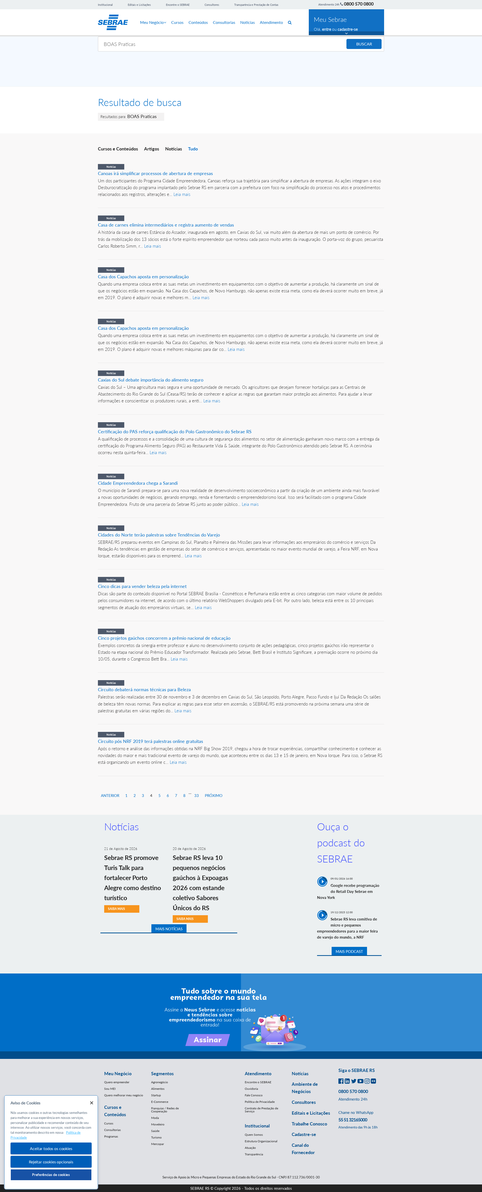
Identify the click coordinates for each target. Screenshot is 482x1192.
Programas (111, 1136)
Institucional (105, 4)
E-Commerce (159, 1102)
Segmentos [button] (162, 1073)
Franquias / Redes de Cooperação (165, 1109)
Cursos (177, 22)
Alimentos (157, 1089)
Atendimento (271, 22)
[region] (51, 1142)
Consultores (212, 4)
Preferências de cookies (51, 1175)
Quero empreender (116, 1082)
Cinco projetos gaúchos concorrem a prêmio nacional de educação (164, 638)
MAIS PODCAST (349, 951)
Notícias (247, 22)
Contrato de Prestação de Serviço (261, 1109)
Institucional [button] (257, 1125)
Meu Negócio (152, 22)
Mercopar (157, 1144)
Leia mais (181, 194)
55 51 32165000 (352, 1119)
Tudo (193, 148)
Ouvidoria (251, 1089)
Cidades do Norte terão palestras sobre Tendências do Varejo (159, 534)
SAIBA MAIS (116, 909)
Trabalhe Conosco (309, 1123)
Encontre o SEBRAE (178, 4)
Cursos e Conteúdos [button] (115, 1110)
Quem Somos (254, 1134)
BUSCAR (364, 43)
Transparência (254, 1154)
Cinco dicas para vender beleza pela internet (142, 586)
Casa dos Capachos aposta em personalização (143, 276)
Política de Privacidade (260, 1102)
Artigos (151, 148)
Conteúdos (198, 22)
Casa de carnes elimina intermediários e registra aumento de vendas (166, 225)
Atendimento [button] (258, 1073)
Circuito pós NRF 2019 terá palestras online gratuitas (150, 741)
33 (196, 795)
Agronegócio (159, 1082)
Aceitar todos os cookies (51, 1148)
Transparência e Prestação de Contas (256, 4)
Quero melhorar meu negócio (123, 1095)
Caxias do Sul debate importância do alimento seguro (150, 380)
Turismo (156, 1137)
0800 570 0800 (359, 4)
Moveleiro (157, 1124)
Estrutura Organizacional (261, 1141)
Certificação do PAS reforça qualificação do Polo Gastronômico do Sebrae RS (175, 431)
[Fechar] (91, 1102)
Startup (156, 1095)
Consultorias (224, 22)
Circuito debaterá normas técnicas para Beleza (144, 689)
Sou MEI (109, 1089)
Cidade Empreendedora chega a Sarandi (138, 483)
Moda (155, 1118)
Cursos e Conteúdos (118, 148)
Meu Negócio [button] (118, 1073)
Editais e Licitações (139, 4)
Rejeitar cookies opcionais (51, 1161)
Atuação (250, 1148)
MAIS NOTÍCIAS (169, 929)
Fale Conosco (254, 1095)
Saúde (155, 1131)
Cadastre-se (304, 1134)
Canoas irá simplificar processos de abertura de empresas (155, 173)
